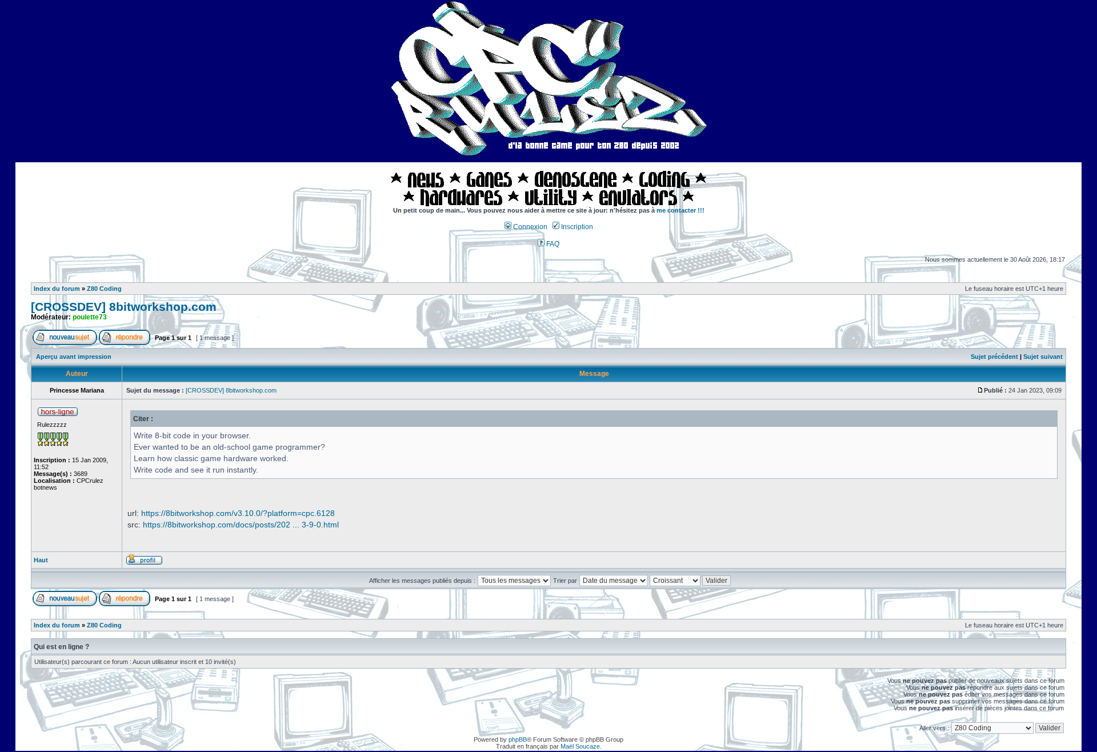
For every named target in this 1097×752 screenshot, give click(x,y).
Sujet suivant (1043, 356)
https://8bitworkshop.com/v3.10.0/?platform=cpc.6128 (238, 513)
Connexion (529, 227)
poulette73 (90, 317)
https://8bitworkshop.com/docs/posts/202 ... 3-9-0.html (241, 524)
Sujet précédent (994, 356)
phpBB (518, 739)
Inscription (576, 227)
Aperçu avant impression (73, 356)
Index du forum (57, 288)
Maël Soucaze (580, 746)
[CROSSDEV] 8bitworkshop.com (124, 307)
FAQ (552, 244)
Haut (41, 560)
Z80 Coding (104, 288)
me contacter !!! (680, 210)
